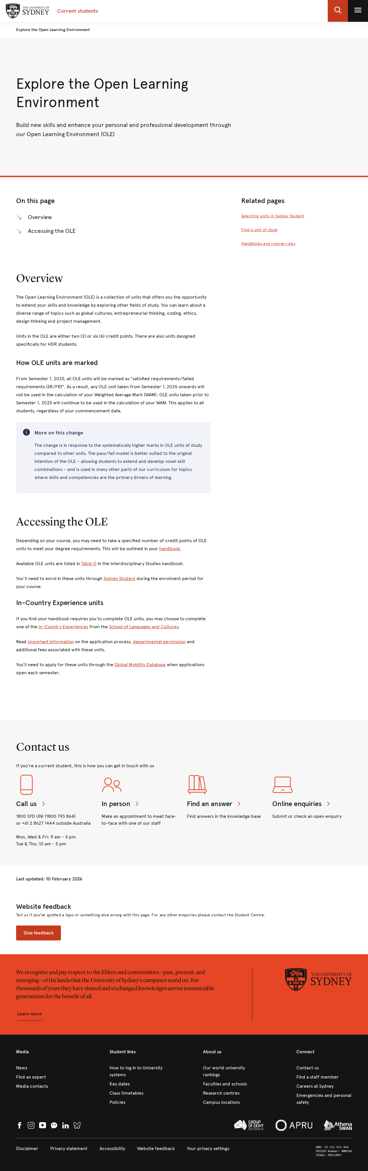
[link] (44, 1067)
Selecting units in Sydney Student (272, 216)
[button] (338, 11)
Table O (89, 563)
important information (51, 641)
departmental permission (159, 641)
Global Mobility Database (140, 664)
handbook (169, 548)
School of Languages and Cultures (143, 626)
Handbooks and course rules (268, 243)
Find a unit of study (259, 229)
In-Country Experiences (63, 626)
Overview (40, 217)
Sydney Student (119, 578)
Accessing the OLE (52, 231)
